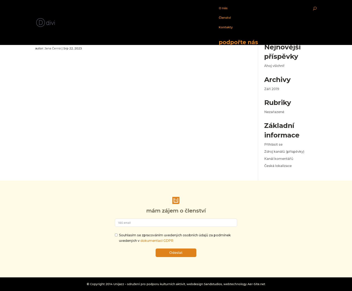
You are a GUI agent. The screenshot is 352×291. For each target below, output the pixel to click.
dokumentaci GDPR (156, 241)
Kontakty (226, 27)
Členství (225, 18)
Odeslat (176, 253)
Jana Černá (52, 48)
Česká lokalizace (278, 166)
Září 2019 (271, 89)
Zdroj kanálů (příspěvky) (284, 152)
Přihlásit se (273, 144)
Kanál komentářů (278, 159)
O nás (223, 8)
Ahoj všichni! (274, 66)
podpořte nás (238, 42)
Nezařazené (274, 112)
